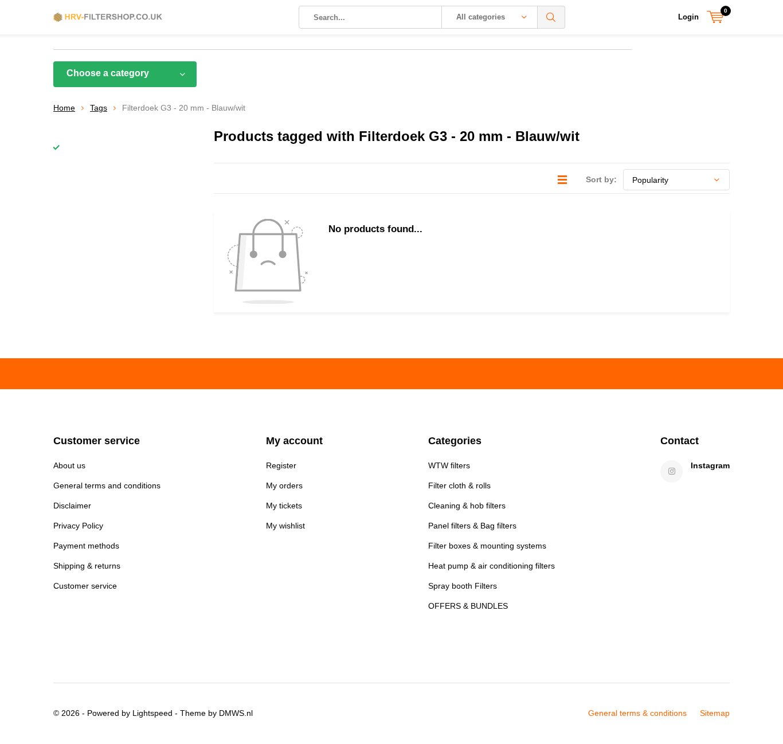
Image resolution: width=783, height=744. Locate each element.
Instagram (710, 465)
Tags (98, 107)
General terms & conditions (637, 713)
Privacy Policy (78, 525)
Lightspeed (152, 713)
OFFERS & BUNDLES (468, 605)
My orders (284, 485)
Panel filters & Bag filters (472, 525)
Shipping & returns (86, 565)
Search (551, 17)
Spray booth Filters (462, 585)
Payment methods (86, 545)
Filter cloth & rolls (459, 485)
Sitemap (715, 713)
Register (281, 465)
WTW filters (449, 465)
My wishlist (285, 525)
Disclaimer (72, 505)
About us (69, 465)
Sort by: (601, 179)
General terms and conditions (106, 485)
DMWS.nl (236, 713)
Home (64, 107)
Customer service (85, 585)
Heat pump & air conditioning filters (491, 565)
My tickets (284, 505)
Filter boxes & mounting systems (487, 545)
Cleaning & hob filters (467, 505)
